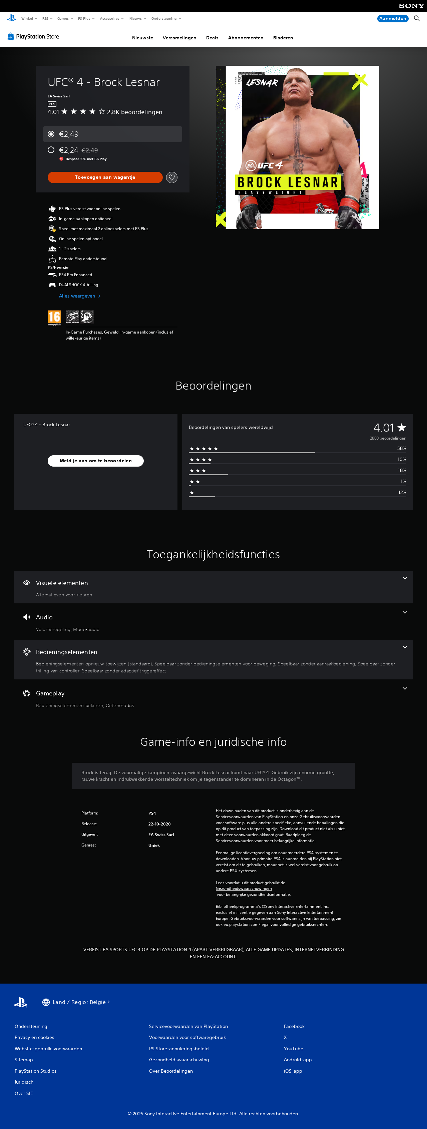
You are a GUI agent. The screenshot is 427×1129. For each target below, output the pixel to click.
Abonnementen (246, 38)
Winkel (27, 18)
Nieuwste (142, 38)
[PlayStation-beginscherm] (11, 18)
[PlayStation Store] (34, 36)
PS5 (45, 18)
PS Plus (84, 18)
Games (63, 18)
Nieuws (135, 18)
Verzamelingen (179, 38)
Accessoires (109, 18)
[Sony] (412, 10)
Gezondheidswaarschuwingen (244, 888)
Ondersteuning (164, 18)
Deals (212, 38)
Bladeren (283, 38)
